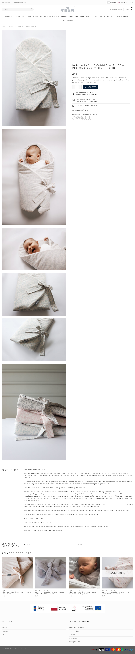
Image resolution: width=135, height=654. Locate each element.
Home (4, 26)
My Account (73, 638)
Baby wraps (31, 26)
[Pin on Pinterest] (85, 118)
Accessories (68, 20)
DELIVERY (83, 99)
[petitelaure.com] (67, 9)
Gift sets (111, 16)
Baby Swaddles (20, 16)
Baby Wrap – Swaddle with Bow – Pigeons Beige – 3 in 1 (16, 593)
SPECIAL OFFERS (122, 16)
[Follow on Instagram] (132, 3)
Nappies (8, 16)
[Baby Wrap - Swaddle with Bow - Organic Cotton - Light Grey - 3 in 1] (50, 572)
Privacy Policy (87, 114)
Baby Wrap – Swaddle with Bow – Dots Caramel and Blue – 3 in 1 (115, 593)
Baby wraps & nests (83, 16)
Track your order (74, 642)
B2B (3, 634)
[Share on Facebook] (74, 118)
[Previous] (1, 579)
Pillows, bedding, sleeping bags (58, 16)
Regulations (76, 114)
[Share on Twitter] (78, 118)
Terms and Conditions (76, 627)
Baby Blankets (34, 16)
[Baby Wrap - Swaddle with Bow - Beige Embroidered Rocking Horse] (84, 572)
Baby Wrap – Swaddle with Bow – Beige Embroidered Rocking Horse (82, 593)
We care (4, 627)
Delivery (95, 114)
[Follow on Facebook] (130, 3)
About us (5, 631)
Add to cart (90, 87)
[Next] (133, 579)
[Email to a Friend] (82, 118)
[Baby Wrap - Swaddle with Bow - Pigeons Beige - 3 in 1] (17, 572)
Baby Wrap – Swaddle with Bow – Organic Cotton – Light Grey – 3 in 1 (49, 593)
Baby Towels (99, 16)
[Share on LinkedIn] (89, 118)
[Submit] (32, 9)
